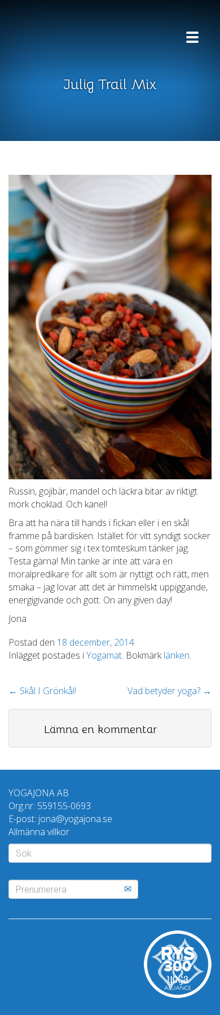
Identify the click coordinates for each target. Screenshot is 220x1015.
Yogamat (104, 655)
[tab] (110, 728)
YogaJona (76, 32)
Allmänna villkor (38, 832)
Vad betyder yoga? (169, 691)
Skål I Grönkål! (42, 691)
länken (177, 655)
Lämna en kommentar (100, 729)
